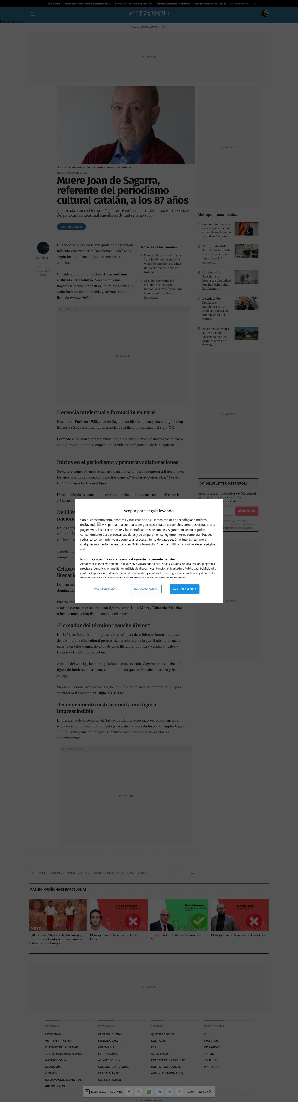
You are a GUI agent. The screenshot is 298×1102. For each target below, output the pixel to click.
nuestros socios (140, 520)
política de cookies (182, 544)
